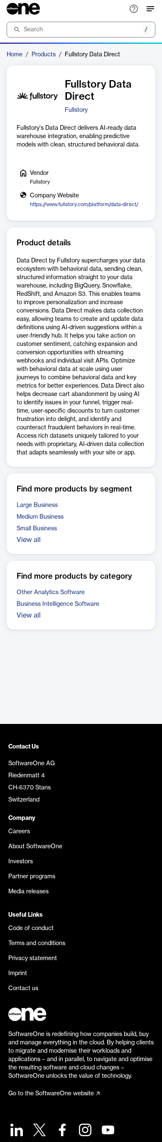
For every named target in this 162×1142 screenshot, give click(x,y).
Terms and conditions (36, 943)
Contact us (23, 988)
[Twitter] (38, 1131)
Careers (19, 831)
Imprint (17, 973)
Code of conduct (31, 928)
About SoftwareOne (35, 847)
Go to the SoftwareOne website (51, 1094)
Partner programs (31, 877)
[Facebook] (61, 1131)
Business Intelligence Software (58, 604)
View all (29, 540)
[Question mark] (133, 8)
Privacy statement (32, 958)
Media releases (28, 892)
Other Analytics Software (51, 592)
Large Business (37, 505)
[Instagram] (84, 1131)
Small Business (37, 529)
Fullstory (76, 110)
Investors (20, 862)
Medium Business (40, 517)
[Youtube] (107, 1131)
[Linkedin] (15, 1131)
